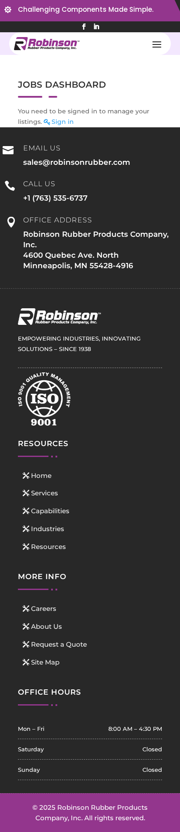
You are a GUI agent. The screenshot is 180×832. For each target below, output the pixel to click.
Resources (48, 546)
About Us (46, 626)
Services (44, 493)
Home (41, 475)
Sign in (63, 122)
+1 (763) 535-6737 (55, 198)
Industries (47, 529)
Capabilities (50, 511)
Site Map (45, 662)
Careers (43, 608)
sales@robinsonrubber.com (76, 162)
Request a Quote (59, 644)
